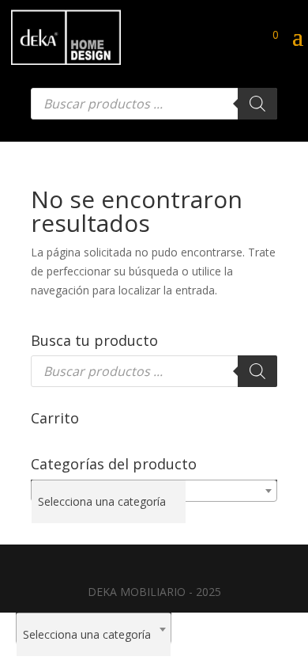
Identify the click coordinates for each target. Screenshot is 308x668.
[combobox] (154, 491)
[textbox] (109, 501)
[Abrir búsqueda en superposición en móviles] (154, 104)
